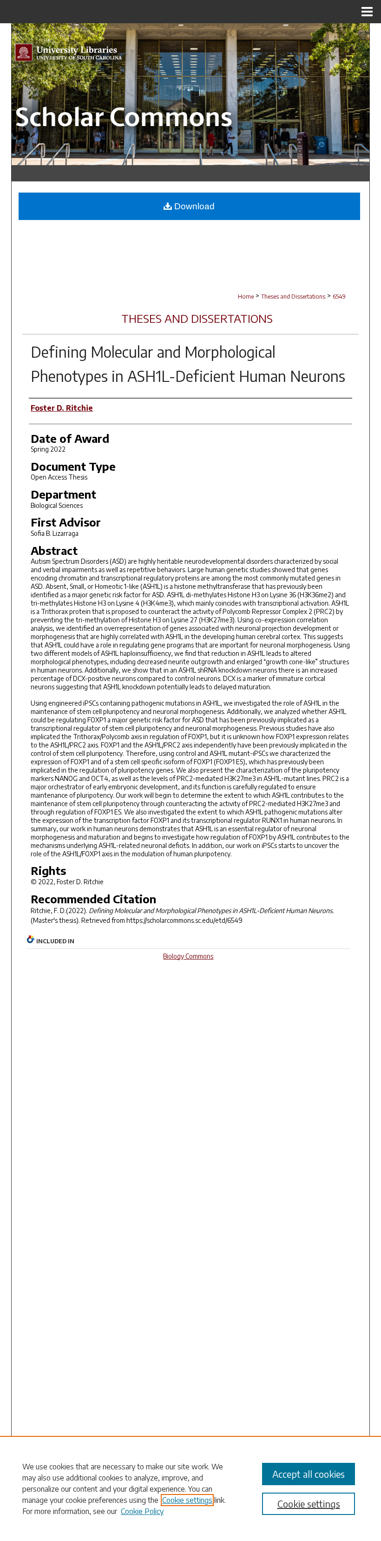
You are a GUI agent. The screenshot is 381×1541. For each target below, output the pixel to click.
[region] (190, 1488)
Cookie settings (187, 1500)
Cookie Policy (142, 1511)
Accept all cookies (308, 1474)
